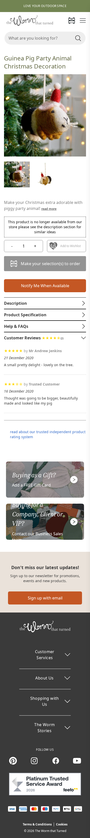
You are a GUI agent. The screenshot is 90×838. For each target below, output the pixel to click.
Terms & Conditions (37, 824)
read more (48, 209)
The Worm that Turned (50, 831)
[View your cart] (71, 20)
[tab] (45, 303)
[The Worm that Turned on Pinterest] (13, 761)
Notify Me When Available (45, 285)
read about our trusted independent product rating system (48, 434)
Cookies (62, 824)
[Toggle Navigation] (82, 20)
